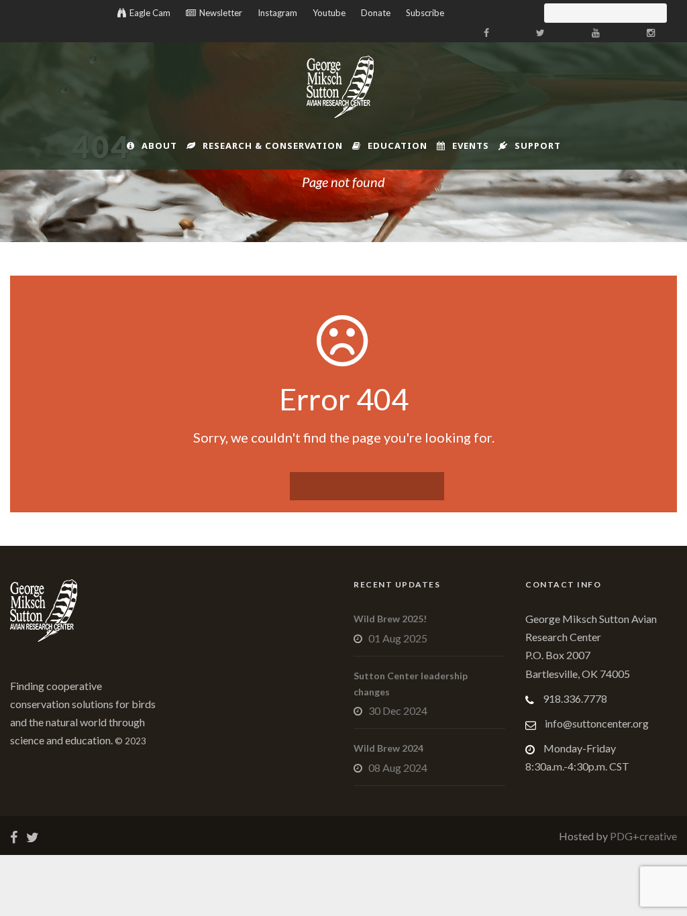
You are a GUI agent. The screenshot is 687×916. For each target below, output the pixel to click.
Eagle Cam (149, 12)
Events (470, 145)
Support (538, 145)
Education (397, 145)
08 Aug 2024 (397, 767)
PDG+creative (642, 835)
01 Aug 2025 (397, 638)
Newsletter (220, 12)
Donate (375, 12)
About (159, 145)
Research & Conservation (273, 145)
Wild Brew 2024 (388, 748)
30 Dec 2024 (397, 710)
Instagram (277, 12)
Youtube (329, 12)
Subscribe (425, 12)
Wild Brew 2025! (390, 618)
